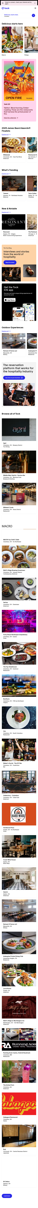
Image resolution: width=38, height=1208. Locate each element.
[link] (13, 149)
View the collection (10, 118)
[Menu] (35, 8)
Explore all (5, 134)
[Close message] (35, 3)
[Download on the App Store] (19, 300)
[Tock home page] (5, 8)
